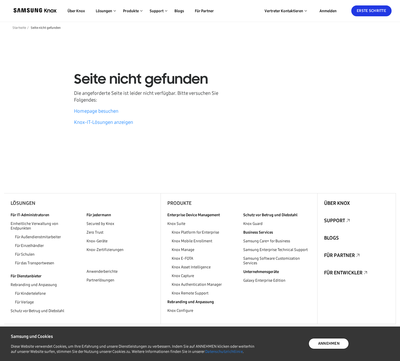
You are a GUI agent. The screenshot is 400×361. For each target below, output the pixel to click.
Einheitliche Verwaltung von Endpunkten (34, 226)
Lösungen (23, 203)
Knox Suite (176, 223)
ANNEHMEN (329, 343)
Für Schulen (25, 254)
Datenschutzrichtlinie (224, 351)
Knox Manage (183, 249)
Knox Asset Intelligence (191, 267)
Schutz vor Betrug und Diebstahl (37, 311)
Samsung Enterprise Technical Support (275, 249)
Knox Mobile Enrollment (192, 241)
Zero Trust (95, 232)
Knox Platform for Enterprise (195, 232)
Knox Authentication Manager (197, 284)
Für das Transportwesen (34, 263)
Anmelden (328, 11)
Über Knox (76, 11)
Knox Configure (180, 310)
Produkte (179, 203)
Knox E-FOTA (182, 258)
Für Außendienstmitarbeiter (38, 237)
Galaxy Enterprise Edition (264, 280)
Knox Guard (253, 223)
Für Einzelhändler (29, 245)
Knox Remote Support (190, 293)
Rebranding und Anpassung (34, 284)
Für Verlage (24, 302)
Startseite (19, 28)
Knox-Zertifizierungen (105, 249)
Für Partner (204, 11)
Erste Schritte (371, 10)
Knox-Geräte (97, 241)
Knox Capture (183, 276)
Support (334, 221)
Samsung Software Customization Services (271, 260)
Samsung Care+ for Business (266, 241)
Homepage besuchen (96, 111)
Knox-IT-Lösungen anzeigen (103, 122)
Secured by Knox (100, 223)
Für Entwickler (343, 273)
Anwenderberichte (102, 271)
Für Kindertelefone (30, 293)
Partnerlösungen (100, 280)
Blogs (179, 11)
